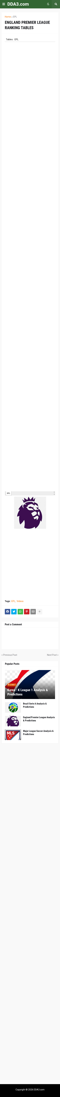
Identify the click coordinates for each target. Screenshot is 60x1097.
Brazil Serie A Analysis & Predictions (35, 705)
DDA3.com (18, 4)
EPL (15, 17)
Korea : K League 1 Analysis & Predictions (27, 692)
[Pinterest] (26, 611)
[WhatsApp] (20, 611)
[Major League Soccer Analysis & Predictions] (13, 735)
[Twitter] (14, 611)
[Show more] (39, 611)
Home (8, 17)
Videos (20, 601)
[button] (3, 4)
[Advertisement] (30, 564)
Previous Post (10, 655)
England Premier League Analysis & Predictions (39, 719)
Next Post (52, 655)
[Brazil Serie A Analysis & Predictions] (13, 707)
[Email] (33, 611)
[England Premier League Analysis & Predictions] (13, 721)
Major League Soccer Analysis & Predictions (38, 733)
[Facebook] (7, 611)
